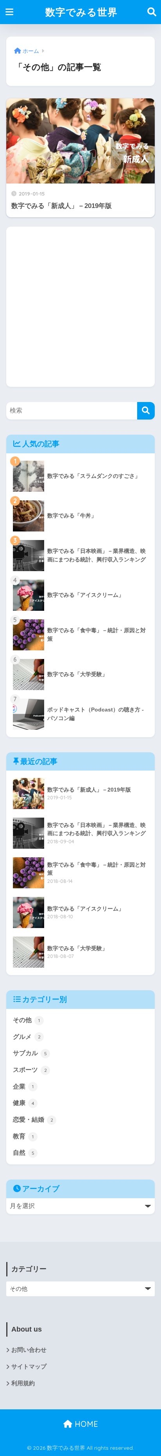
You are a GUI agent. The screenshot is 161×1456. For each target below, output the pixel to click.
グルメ (27, 1036)
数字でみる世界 (81, 12)
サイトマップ (29, 1366)
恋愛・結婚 (33, 1119)
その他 (26, 1020)
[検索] (146, 410)
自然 (23, 1152)
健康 (23, 1102)
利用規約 (23, 1383)
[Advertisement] (80, 307)
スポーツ (30, 1069)
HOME (85, 1424)
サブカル (30, 1053)
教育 (23, 1136)
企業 (23, 1086)
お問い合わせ (29, 1350)
